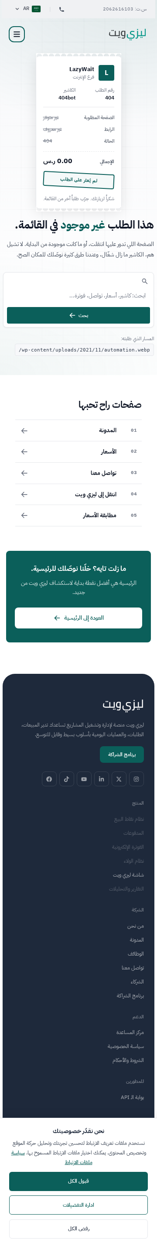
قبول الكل (78, 1181)
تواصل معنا (133, 968)
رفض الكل (78, 1228)
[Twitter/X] (119, 778)
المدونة (137, 940)
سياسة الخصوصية (126, 1046)
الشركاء (137, 982)
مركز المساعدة (130, 1032)
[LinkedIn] (101, 778)
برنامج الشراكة (122, 754)
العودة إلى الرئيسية (84, 618)
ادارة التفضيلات (78, 1205)
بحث (83, 315)
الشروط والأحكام (128, 1060)
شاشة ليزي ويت (128, 875)
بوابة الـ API (132, 1097)
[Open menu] (16, 34)
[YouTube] (84, 778)
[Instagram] (136, 778)
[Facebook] (49, 778)
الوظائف (136, 954)
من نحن (135, 926)
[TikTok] (66, 778)
